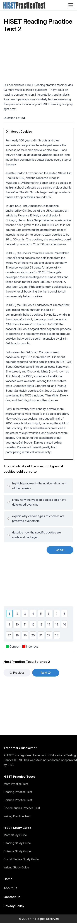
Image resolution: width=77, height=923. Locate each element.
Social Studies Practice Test (22, 808)
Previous (18, 672)
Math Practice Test (16, 784)
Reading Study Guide (17, 843)
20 (33, 635)
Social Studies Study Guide (21, 859)
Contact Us (12, 897)
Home (8, 879)
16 (64, 625)
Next (44, 672)
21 (40, 635)
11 (25, 625)
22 (48, 635)
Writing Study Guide (16, 867)
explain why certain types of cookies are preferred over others (38, 518)
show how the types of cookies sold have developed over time (39, 502)
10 (17, 625)
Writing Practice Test (17, 816)
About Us (10, 888)
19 (25, 635)
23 (56, 635)
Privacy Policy (14, 906)
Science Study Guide (17, 851)
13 (40, 625)
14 (48, 625)
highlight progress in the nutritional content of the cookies (39, 486)
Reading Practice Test (18, 792)
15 (56, 625)
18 (17, 635)
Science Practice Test (18, 800)
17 (9, 635)
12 (33, 625)
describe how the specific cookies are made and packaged (36, 535)
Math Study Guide (15, 835)
